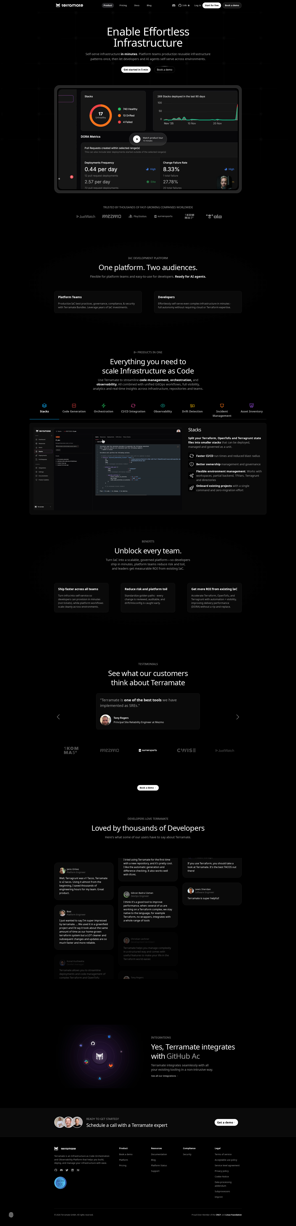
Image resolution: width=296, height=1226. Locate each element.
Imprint (219, 1196)
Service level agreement (227, 1165)
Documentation (159, 1154)
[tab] (44, 411)
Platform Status (159, 1165)
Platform (123, 1159)
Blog (149, 5)
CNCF (218, 1215)
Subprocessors (222, 1191)
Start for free (212, 5)
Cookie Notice (222, 1176)
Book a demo (232, 5)
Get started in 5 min (136, 69)
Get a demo (225, 1122)
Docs (136, 5)
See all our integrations (163, 1075)
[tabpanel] (148, 468)
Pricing (123, 5)
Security (187, 1154)
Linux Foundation (233, 1215)
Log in (197, 5)
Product (108, 5)
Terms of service (223, 1154)
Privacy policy (222, 1170)
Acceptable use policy (226, 1159)
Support (155, 1170)
